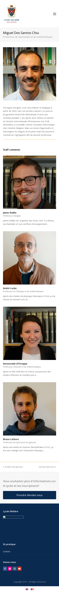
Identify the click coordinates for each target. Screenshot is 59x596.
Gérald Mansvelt (46, 466)
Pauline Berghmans (14, 466)
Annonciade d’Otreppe (15, 363)
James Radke (9, 212)
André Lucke (10, 288)
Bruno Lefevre (11, 439)
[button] (54, 14)
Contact (6, 551)
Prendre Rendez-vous (29, 495)
